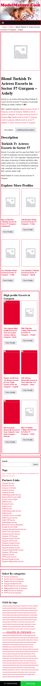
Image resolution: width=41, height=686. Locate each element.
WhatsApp (30, 683)
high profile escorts (24, 473)
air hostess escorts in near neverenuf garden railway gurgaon (17, 605)
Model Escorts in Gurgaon (13, 590)
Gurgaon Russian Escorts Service (14, 529)
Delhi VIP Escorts (8, 520)
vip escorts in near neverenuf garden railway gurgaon (15, 672)
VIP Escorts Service (9, 556)
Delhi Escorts (7, 501)
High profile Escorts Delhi (11, 497)
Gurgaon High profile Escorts (12, 561)
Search (4, 461)
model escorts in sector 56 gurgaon (22, 658)
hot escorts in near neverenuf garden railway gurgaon (25, 639)
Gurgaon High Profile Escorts (12, 550)
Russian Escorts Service (10, 545)
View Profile (8, 231)
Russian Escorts (7, 504)
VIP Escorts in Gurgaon (12, 592)
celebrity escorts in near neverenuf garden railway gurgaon (21, 624)
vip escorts (11, 476)
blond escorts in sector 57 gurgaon (24, 117)
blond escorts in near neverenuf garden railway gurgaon (20, 615)
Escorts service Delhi (9, 499)
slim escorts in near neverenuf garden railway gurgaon (20, 662)
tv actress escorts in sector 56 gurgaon (29, 669)
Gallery (11, 27)
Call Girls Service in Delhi (11, 515)
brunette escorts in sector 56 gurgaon (20, 619)
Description (8, 129)
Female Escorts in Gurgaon (13, 581)
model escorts (5, 476)
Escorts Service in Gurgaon (14, 579)
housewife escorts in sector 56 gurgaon (23, 644)
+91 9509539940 (10, 683)
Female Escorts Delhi (9, 527)
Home (4, 27)
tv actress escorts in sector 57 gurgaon (21, 122)
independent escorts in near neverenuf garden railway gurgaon (17, 646)
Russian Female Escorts (10, 559)
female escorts (15, 473)
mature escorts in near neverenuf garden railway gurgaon (21, 653)
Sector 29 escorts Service (11, 531)
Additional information (25, 129)
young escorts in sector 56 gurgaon (15, 676)
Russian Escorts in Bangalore (12, 524)
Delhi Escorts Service (10, 517)
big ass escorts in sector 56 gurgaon (19, 610)
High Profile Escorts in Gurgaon (15, 586)
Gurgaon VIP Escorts (10, 536)
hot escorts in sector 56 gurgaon (10, 642)
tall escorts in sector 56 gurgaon (14, 667)
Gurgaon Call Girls (9, 488)
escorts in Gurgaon (15, 111)
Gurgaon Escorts (8, 483)
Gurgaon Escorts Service (11, 534)
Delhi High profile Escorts (11, 494)
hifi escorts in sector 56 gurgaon (19, 637)
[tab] (8, 129)
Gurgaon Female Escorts (11, 543)
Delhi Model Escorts (9, 522)
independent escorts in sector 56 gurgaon (12, 649)
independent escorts (34, 473)
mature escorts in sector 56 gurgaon (11, 656)
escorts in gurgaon (7, 120)
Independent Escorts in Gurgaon (15, 588)
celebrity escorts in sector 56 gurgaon (11, 626)
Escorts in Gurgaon (7, 473)
